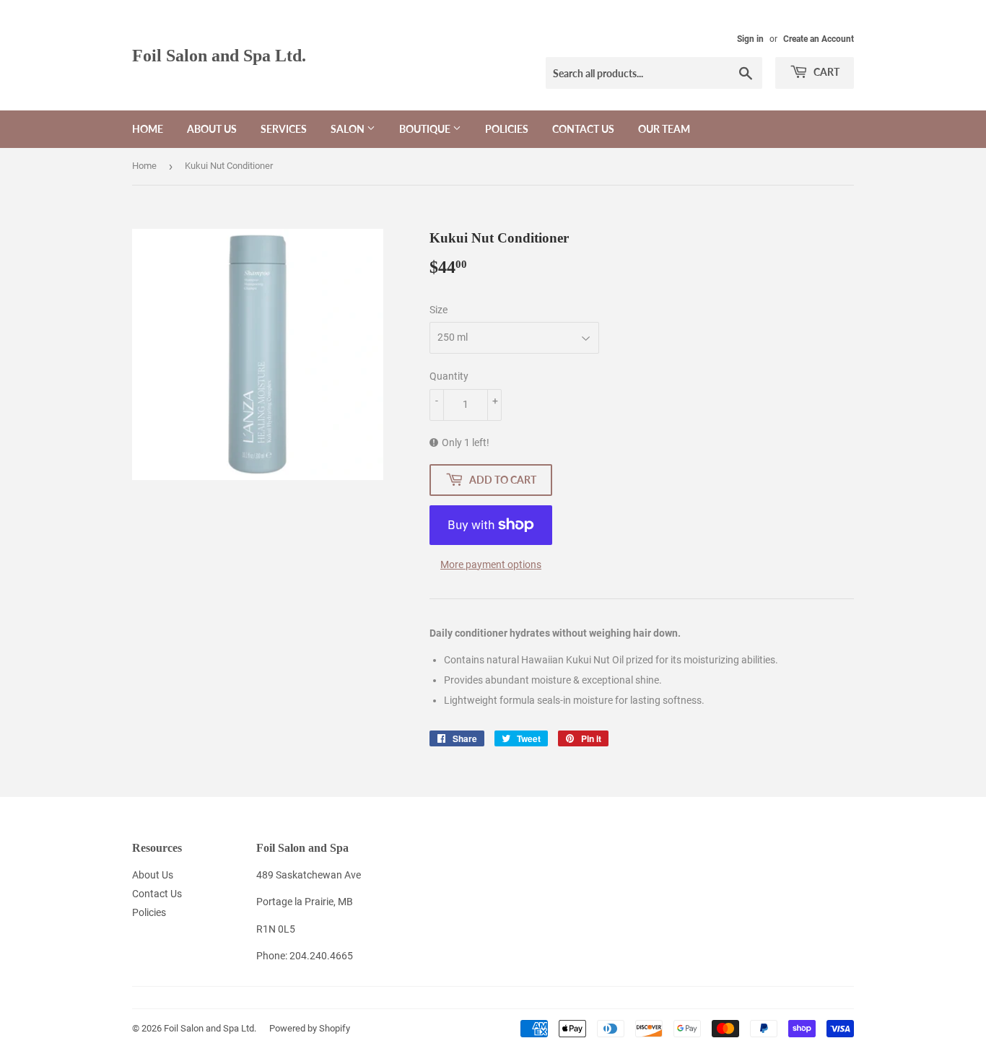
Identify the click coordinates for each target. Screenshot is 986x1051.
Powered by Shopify (309, 1028)
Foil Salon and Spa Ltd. (219, 55)
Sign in (750, 39)
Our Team (664, 129)
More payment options (490, 564)
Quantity (448, 376)
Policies (506, 129)
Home (147, 129)
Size (438, 309)
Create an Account (818, 39)
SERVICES (284, 129)
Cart (825, 72)
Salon (349, 129)
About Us (212, 129)
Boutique (426, 129)
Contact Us (583, 129)
